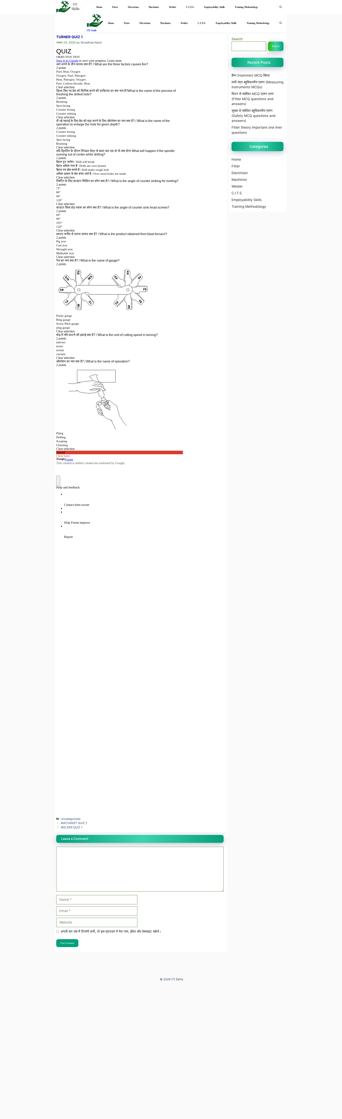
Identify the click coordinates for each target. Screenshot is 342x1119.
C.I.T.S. (190, 7)
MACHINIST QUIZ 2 (74, 823)
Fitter (115, 7)
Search (237, 39)
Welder (172, 7)
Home (99, 7)
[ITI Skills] (67, 7)
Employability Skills (214, 7)
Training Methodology (246, 7)
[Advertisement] (119, 1058)
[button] (281, 7)
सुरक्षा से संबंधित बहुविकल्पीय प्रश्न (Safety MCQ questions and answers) (254, 116)
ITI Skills (92, 30)
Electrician (133, 7)
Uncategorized (70, 818)
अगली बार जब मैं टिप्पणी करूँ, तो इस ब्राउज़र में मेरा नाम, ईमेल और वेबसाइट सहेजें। (111, 931)
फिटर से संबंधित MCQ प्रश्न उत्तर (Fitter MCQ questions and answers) (253, 99)
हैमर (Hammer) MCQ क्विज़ (251, 75)
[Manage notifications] (9, 1110)
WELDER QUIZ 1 (71, 827)
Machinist (154, 7)
